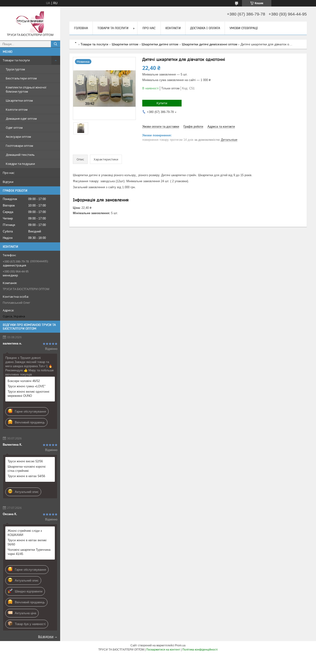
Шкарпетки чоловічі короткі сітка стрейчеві (27, 469)
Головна (81, 28)
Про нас (8, 173)
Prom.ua (180, 645)
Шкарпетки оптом (19, 100)
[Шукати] (55, 44)
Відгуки (8, 182)
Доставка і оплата (205, 28)
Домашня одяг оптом (21, 118)
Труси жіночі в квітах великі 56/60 (27, 542)
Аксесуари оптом (18, 137)
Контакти (173, 28)
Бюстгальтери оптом (21, 78)
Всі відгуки (45, 636)
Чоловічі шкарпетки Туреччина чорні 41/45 (29, 552)
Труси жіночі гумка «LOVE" (27, 386)
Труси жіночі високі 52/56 (25, 461)
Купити (162, 103)
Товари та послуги (16, 60)
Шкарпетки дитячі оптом (160, 44)
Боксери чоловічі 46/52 (24, 381)
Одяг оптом (14, 127)
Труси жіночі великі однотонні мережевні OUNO (28, 393)
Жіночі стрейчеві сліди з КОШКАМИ (25, 533)
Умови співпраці (243, 28)
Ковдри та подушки (20, 164)
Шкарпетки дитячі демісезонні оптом (209, 44)
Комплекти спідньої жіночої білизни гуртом (26, 89)
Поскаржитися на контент (163, 649)
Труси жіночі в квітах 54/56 (26, 476)
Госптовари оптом (19, 146)
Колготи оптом (17, 109)
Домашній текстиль (20, 155)
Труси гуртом (15, 69)
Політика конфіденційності (200, 649)
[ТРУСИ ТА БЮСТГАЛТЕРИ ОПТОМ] (30, 21)
